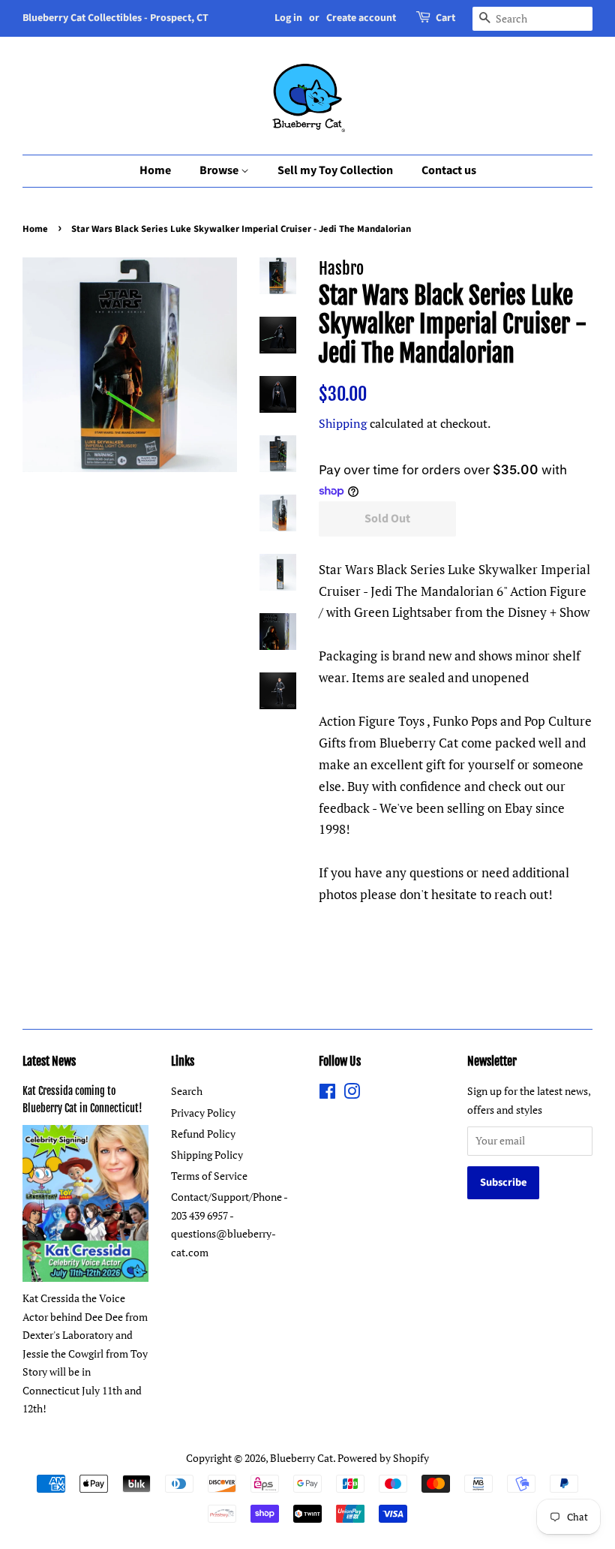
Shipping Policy (207, 1154)
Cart (445, 18)
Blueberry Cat (301, 1458)
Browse (220, 170)
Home (155, 170)
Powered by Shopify (383, 1458)
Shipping (343, 423)
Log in (288, 18)
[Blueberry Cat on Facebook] (327, 1094)
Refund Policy (203, 1133)
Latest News (49, 1061)
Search (186, 1091)
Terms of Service (209, 1176)
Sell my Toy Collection (335, 170)
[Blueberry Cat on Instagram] (352, 1094)
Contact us (449, 170)
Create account (361, 18)
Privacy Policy (203, 1112)
